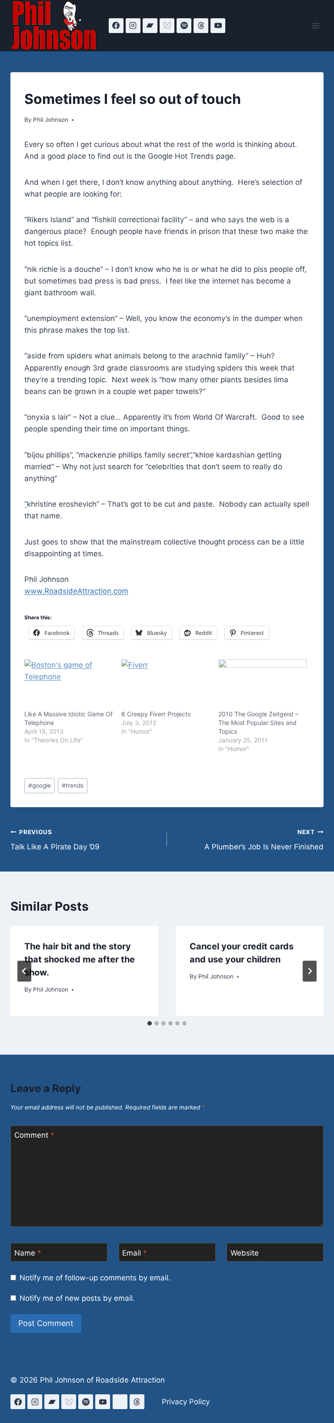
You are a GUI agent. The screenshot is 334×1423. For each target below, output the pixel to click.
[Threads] (201, 25)
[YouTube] (217, 25)
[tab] (149, 1023)
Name (27, 1253)
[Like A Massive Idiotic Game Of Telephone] (68, 684)
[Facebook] (116, 25)
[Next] (310, 971)
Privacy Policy (186, 1401)
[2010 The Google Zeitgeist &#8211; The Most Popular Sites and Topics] (262, 684)
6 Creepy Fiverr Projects (155, 714)
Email (134, 1253)
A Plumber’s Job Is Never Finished (264, 840)
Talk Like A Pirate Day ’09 (55, 840)
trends (73, 785)
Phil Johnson (50, 119)
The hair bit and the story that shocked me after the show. (79, 959)
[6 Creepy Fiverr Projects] (165, 684)
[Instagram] (133, 25)
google (39, 785)
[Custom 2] (120, 1401)
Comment (34, 1135)
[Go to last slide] (24, 971)
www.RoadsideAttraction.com (76, 591)
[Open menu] (315, 25)
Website (244, 1253)
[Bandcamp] (150, 25)
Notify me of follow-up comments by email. (95, 1277)
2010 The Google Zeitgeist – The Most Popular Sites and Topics (258, 722)
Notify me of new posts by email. (77, 1298)
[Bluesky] (167, 25)
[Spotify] (184, 25)
